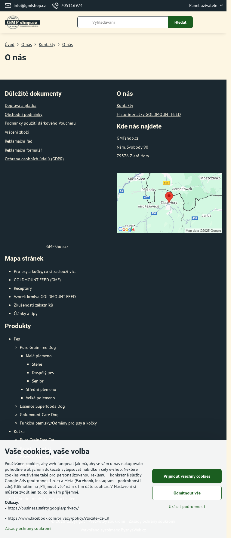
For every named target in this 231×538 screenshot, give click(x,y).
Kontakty (125, 105)
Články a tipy (26, 313)
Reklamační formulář (23, 150)
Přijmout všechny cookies (187, 476)
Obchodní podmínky (23, 114)
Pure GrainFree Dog (38, 347)
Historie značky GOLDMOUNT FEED (149, 114)
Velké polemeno (40, 397)
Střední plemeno (41, 389)
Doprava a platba (20, 105)
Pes (17, 339)
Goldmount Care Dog (39, 414)
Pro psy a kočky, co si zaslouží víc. (44, 271)
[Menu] (219, 22)
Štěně (37, 364)
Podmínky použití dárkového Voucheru (40, 123)
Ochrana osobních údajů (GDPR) (34, 159)
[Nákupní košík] (205, 22)
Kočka (19, 431)
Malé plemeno (39, 355)
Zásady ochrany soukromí (28, 528)
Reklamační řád (18, 141)
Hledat (180, 22)
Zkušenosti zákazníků (33, 305)
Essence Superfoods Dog (42, 406)
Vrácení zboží (17, 132)
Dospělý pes (43, 372)
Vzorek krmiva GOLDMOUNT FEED (45, 296)
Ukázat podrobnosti (187, 506)
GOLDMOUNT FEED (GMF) (37, 280)
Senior (38, 381)
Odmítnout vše (187, 493)
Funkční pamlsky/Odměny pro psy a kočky (58, 423)
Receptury (23, 288)
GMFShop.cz (57, 246)
